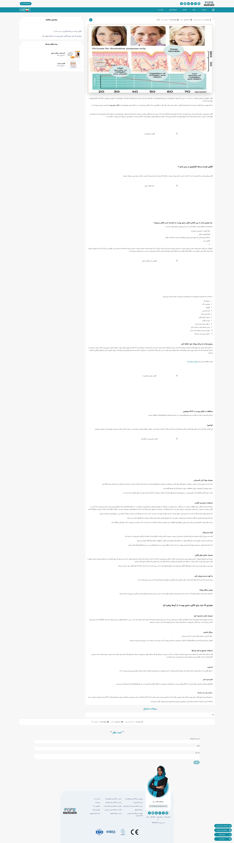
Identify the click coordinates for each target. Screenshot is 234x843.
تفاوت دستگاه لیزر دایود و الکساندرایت (135, 814)
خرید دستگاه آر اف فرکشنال (113, 803)
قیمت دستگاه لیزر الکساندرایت (112, 806)
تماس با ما (97, 799)
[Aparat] (198, 3)
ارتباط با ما (160, 10)
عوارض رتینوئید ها (192, 362)
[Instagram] (185, 3)
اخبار (194, 10)
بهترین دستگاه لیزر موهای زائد (134, 799)
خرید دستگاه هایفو (115, 813)
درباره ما (98, 803)
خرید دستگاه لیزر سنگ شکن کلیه (133, 806)
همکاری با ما (96, 806)
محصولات (204, 10)
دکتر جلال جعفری (95, 813)
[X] (195, 3)
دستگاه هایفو (139, 810)
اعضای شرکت (96, 810)
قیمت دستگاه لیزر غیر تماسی (112, 810)
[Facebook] (191, 3)
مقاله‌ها (185, 10)
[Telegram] (181, 3)
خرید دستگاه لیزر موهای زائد (113, 799)
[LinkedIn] (188, 3)
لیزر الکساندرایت (138, 803)
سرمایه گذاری (173, 10)
